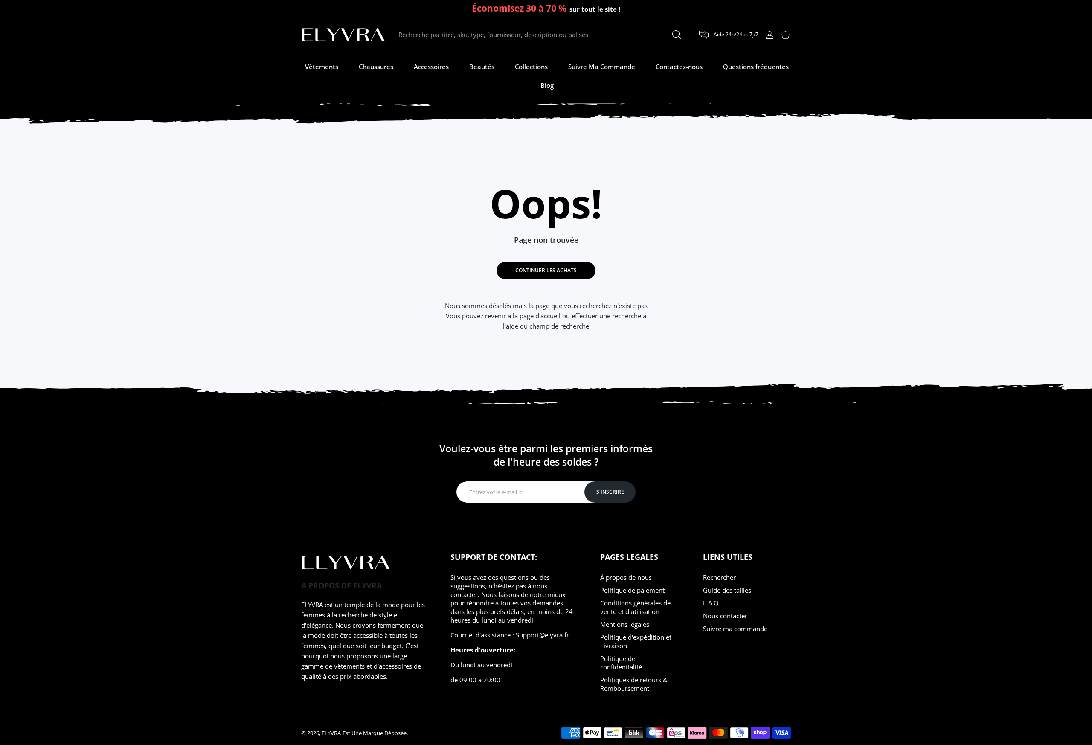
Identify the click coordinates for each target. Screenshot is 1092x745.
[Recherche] (676, 34)
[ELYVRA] (343, 35)
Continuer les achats (546, 270)
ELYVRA (331, 733)
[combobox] (541, 35)
